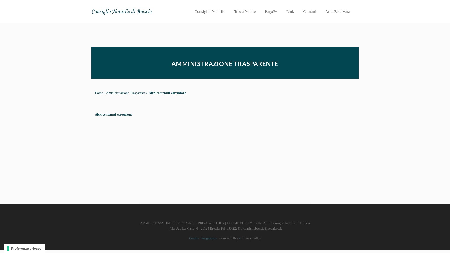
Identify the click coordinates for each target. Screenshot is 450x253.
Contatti (309, 11)
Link (290, 11)
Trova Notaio (245, 11)
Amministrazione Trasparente (125, 93)
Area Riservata (337, 11)
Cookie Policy (228, 238)
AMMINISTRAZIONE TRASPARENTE (167, 223)
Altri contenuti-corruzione (167, 93)
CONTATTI (262, 223)
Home (99, 93)
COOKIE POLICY (239, 223)
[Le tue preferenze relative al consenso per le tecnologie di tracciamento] (24, 248)
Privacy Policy (251, 238)
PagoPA (271, 11)
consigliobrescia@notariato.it (262, 228)
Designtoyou (208, 238)
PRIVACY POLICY (211, 223)
